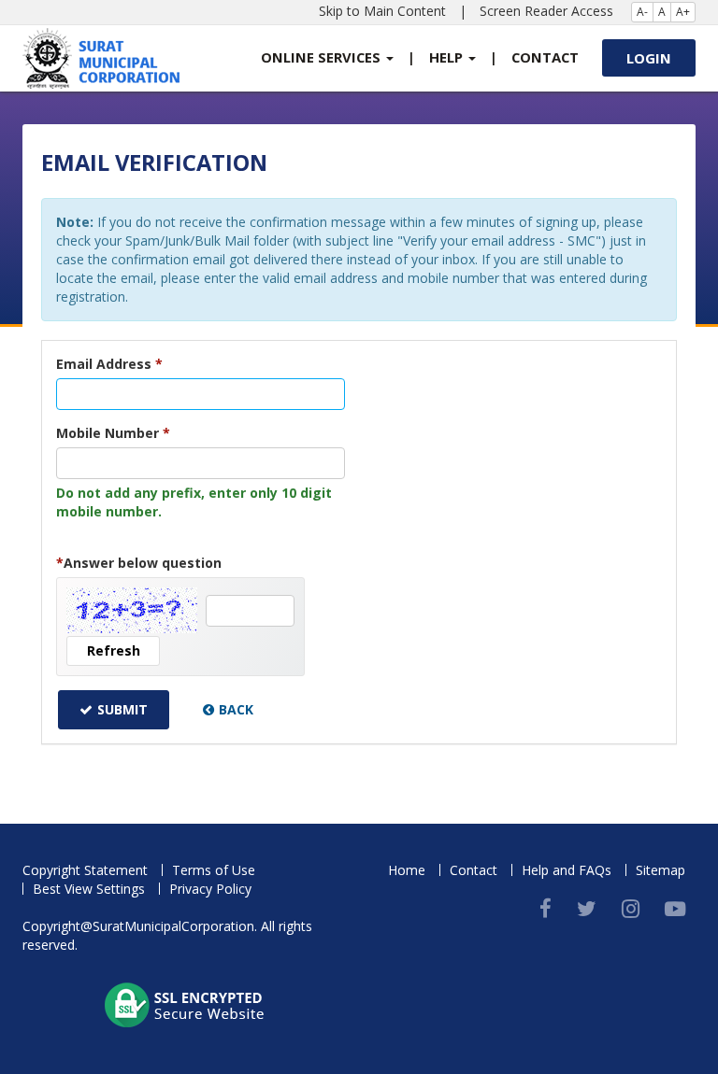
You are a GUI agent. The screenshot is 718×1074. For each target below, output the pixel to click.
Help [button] (448, 57)
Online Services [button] (322, 57)
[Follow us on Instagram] (630, 908)
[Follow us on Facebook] (545, 908)
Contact (545, 57)
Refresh (113, 650)
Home (406, 870)
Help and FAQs (566, 870)
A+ (683, 12)
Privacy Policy (210, 888)
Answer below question (139, 563)
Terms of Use (213, 870)
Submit (122, 709)
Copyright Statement (85, 870)
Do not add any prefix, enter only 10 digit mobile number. (194, 502)
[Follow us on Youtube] (675, 908)
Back (236, 709)
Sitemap (660, 870)
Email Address (109, 364)
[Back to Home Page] (101, 58)
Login (648, 58)
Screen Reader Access (546, 11)
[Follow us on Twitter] (586, 908)
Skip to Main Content (382, 11)
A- (642, 12)
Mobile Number (113, 433)
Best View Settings (89, 888)
